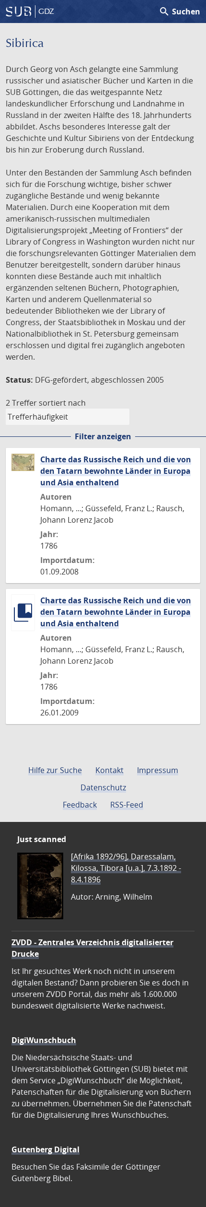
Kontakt (109, 770)
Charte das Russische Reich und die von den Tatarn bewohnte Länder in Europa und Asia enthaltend (115, 471)
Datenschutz (103, 787)
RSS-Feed (126, 804)
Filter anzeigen (103, 436)
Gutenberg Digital (45, 1149)
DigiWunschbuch (43, 1040)
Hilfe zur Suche (55, 770)
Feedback (80, 804)
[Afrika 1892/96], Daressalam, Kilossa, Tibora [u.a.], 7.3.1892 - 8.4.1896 (126, 868)
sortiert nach (62, 403)
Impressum (157, 770)
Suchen (179, 11)
